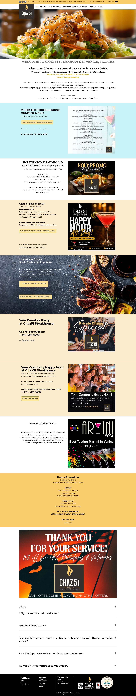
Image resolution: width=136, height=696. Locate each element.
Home (37, 7)
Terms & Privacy (24, 684)
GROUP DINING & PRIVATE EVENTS (35, 297)
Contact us (68, 522)
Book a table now (68, 95)
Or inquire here (30, 398)
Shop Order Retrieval (63, 683)
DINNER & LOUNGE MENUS (34, 284)
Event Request (67, 7)
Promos (84, 7)
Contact (41, 686)
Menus (50, 7)
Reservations (77, 7)
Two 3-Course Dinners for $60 (37, 122)
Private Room (57, 7)
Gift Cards (43, 7)
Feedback (111, 2)
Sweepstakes (92, 7)
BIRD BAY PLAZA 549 (68, 480)
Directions (23, 683)
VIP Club (100, 7)
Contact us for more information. (37, 231)
